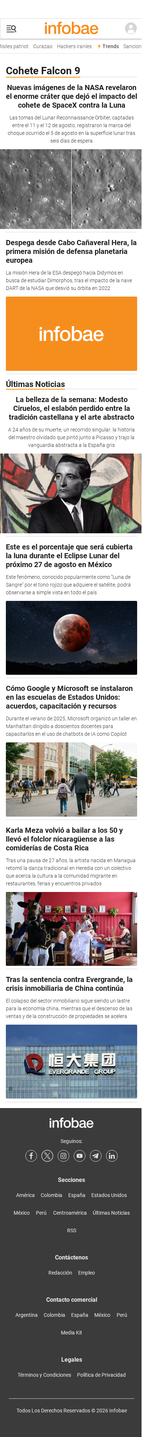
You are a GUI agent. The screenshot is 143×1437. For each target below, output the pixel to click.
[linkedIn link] (112, 1156)
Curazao (41, 46)
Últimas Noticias (111, 1213)
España (76, 1195)
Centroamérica (70, 1213)
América (25, 1195)
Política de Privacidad (101, 1375)
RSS (71, 1230)
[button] (11, 28)
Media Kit (71, 1333)
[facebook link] (31, 1156)
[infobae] (71, 28)
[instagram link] (63, 1156)
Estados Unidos (109, 1195)
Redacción (60, 1273)
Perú (41, 1213)
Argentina (26, 1315)
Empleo (86, 1273)
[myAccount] (131, 29)
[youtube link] (79, 1156)
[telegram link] (96, 1156)
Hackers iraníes (72, 46)
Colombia (51, 1195)
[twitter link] (47, 1156)
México (22, 1213)
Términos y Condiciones (44, 1375)
